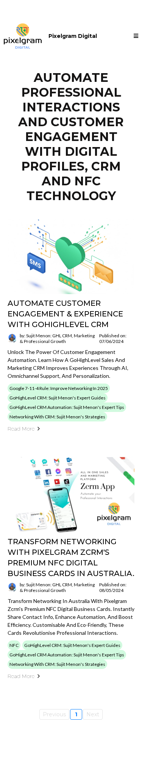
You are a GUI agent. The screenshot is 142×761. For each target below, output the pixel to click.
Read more (21, 428)
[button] (136, 36)
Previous (54, 714)
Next (92, 714)
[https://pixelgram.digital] (23, 36)
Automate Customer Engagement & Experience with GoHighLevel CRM (65, 314)
